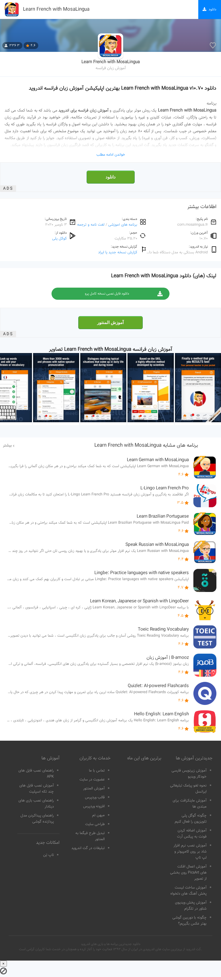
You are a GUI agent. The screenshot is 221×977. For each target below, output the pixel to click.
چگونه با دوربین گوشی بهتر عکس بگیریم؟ (189, 921)
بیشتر (7, 445)
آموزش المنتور (110, 322)
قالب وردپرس (95, 797)
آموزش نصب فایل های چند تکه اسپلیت (36, 789)
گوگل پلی (59, 238)
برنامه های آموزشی (122, 225)
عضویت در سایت (92, 779)
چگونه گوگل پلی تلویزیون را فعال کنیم (191, 819)
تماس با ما (97, 771)
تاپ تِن (48, 855)
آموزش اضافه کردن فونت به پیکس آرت (192, 834)
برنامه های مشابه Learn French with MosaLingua (146, 446)
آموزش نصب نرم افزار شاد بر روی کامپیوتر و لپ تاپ (190, 852)
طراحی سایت (95, 824)
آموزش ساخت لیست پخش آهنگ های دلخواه (188, 891)
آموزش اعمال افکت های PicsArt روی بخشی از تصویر (188, 873)
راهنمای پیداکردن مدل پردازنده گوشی (37, 819)
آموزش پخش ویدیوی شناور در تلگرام (191, 906)
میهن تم (98, 815)
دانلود (111, 177)
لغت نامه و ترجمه (90, 225)
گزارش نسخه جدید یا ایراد (117, 252)
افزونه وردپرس (94, 806)
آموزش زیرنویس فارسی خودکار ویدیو (189, 774)
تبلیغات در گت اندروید (88, 848)
